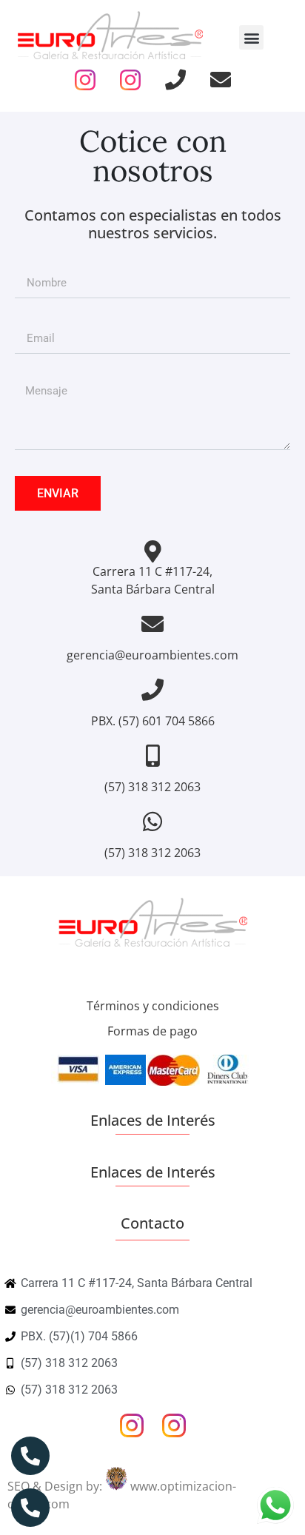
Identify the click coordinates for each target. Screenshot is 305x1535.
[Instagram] (85, 80)
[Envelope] (220, 80)
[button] (251, 37)
